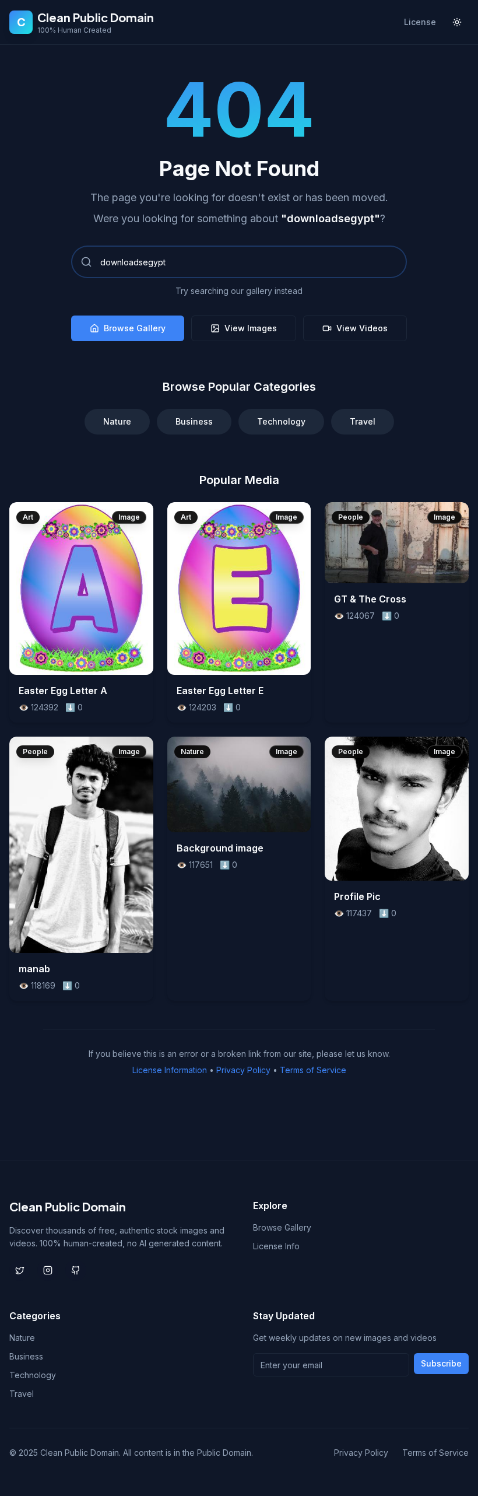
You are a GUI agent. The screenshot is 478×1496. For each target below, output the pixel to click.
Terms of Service (313, 1070)
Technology (281, 421)
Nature (117, 421)
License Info (276, 1246)
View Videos (362, 328)
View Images (250, 328)
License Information (169, 1070)
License (420, 22)
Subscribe (441, 1363)
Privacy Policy (243, 1070)
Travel (362, 421)
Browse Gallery (135, 328)
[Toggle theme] (457, 22)
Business (194, 421)
